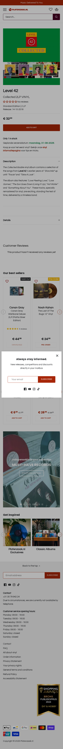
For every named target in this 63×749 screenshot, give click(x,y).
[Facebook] (25, 388)
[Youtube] (29, 388)
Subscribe (46, 379)
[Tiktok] (38, 388)
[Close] (57, 355)
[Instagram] (34, 388)
